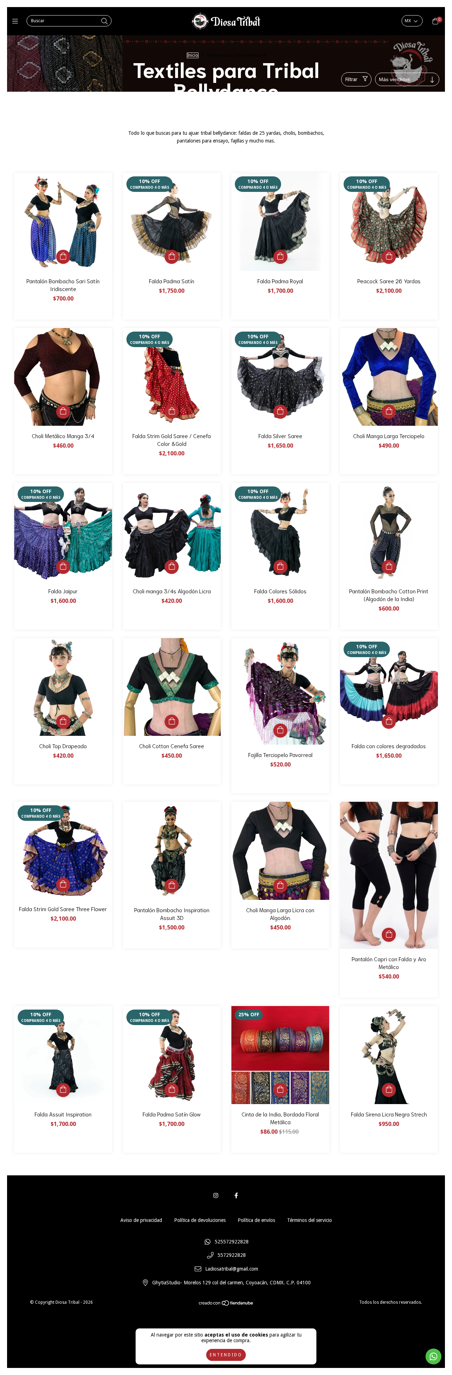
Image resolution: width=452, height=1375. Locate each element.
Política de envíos (256, 1220)
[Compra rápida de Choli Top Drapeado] (63, 722)
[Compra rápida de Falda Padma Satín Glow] (172, 1090)
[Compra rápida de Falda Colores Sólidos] (280, 567)
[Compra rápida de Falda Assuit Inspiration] (63, 1090)
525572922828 (232, 1241)
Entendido (226, 1354)
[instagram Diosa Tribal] (215, 1195)
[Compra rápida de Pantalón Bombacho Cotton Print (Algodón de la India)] (389, 567)
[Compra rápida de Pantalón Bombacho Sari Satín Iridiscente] (63, 257)
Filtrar (351, 79)
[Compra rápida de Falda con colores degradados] (389, 722)
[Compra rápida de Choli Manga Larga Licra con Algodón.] (280, 886)
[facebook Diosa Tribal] (236, 1195)
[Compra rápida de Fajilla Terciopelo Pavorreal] (280, 730)
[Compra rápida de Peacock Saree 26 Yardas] (389, 257)
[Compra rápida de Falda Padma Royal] (280, 257)
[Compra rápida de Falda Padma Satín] (172, 257)
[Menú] (16, 21)
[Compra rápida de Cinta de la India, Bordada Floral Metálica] (280, 1090)
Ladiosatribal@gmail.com (231, 1269)
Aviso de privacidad (141, 1220)
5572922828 (232, 1255)
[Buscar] (104, 21)
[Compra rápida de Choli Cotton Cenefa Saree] (172, 722)
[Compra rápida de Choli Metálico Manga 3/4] (63, 412)
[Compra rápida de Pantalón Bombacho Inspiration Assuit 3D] (172, 886)
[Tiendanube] (226, 1304)
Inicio (192, 55)
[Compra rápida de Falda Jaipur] (63, 567)
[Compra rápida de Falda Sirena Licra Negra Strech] (389, 1090)
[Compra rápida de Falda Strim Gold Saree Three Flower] (63, 885)
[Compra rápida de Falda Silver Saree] (280, 412)
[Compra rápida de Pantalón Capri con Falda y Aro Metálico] (389, 935)
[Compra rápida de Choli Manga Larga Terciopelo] (389, 412)
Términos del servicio (309, 1220)
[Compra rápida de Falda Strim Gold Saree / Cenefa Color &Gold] (172, 412)
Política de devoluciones (200, 1220)
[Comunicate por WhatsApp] (433, 1356)
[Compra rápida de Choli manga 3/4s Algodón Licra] (172, 567)
